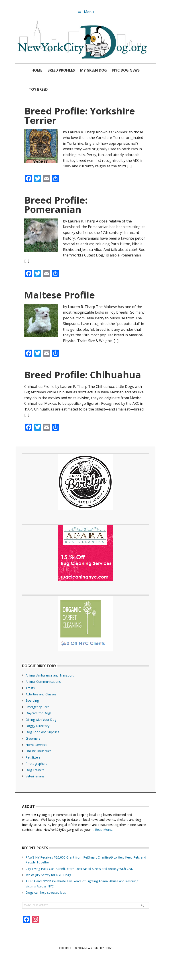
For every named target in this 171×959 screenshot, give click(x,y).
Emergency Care (37, 707)
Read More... (104, 829)
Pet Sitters (33, 757)
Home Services (36, 745)
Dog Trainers (35, 770)
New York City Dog (85, 41)
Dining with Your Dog (41, 719)
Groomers (33, 738)
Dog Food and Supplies (42, 732)
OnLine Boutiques (38, 751)
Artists (30, 688)
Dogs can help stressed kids (46, 892)
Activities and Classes (41, 694)
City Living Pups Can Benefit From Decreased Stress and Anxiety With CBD (79, 869)
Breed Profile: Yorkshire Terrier (79, 115)
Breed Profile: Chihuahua (82, 374)
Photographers (36, 763)
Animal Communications (43, 681)
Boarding (32, 700)
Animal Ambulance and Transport (50, 675)
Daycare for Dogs (38, 713)
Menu (89, 11)
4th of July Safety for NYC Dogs (48, 875)
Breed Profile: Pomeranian (56, 205)
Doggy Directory (37, 726)
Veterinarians (35, 776)
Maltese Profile (59, 294)
